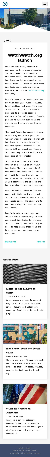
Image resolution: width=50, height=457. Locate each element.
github (21, 450)
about (21, 448)
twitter (15, 450)
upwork (27, 450)
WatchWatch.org (36, 90)
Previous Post (10, 242)
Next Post (41, 242)
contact (28, 448)
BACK (8, 41)
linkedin (34, 450)
